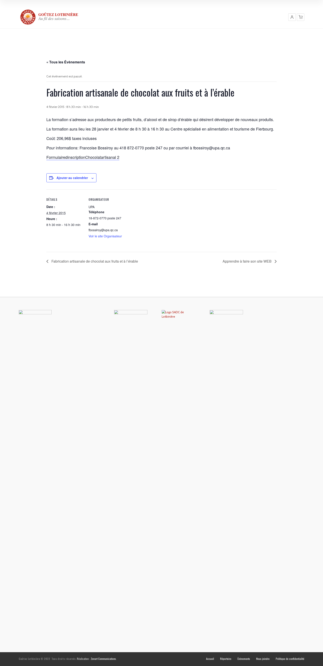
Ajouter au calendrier (72, 177)
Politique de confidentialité (290, 659)
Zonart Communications (103, 659)
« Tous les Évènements (65, 61)
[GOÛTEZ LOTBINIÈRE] (49, 17)
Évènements (244, 659)
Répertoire (225, 659)
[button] (292, 17)
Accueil (210, 659)
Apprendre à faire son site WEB (247, 261)
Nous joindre (263, 659)
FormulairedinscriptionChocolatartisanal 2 (82, 157)
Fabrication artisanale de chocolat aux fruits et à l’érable (94, 261)
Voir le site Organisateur (105, 236)
